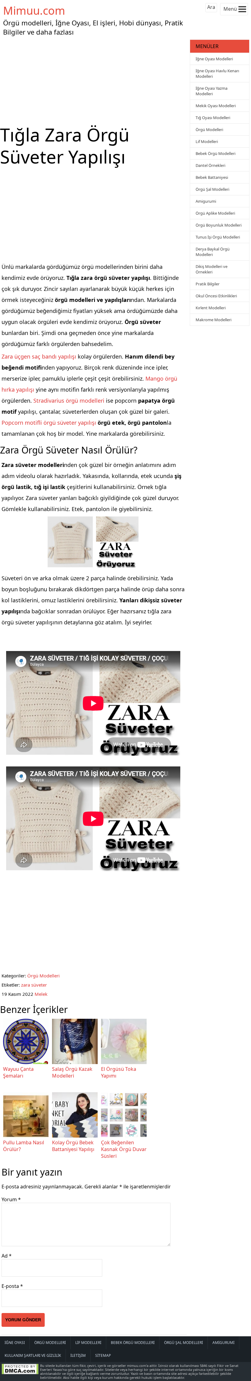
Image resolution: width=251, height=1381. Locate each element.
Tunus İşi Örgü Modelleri (218, 237)
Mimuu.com (34, 10)
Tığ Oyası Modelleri (213, 117)
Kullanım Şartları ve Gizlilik (33, 1355)
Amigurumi (206, 201)
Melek (41, 994)
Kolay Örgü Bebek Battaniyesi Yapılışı (73, 1146)
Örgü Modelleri (43, 976)
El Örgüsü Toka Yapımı (118, 1072)
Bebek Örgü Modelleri (215, 153)
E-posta (12, 1286)
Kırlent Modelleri (211, 307)
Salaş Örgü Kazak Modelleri (72, 1072)
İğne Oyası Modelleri (214, 59)
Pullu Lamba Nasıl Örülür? (23, 1146)
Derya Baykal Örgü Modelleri (213, 251)
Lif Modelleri (207, 141)
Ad (7, 1255)
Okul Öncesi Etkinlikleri (216, 296)
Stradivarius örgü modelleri (68, 400)
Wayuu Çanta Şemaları (18, 1072)
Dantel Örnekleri (210, 165)
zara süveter (34, 985)
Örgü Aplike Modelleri (215, 213)
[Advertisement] (94, 81)
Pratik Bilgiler (207, 284)
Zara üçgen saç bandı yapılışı (39, 356)
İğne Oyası (15, 1342)
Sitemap (103, 1355)
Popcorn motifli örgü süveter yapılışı (49, 422)
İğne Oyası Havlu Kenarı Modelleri (217, 73)
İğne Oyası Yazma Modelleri (211, 90)
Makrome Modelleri (213, 319)
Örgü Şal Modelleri (212, 189)
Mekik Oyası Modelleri (216, 105)
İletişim (78, 1355)
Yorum (11, 1199)
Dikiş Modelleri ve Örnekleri (211, 269)
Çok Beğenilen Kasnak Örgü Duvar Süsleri (124, 1149)
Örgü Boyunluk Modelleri (219, 225)
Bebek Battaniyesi (212, 177)
